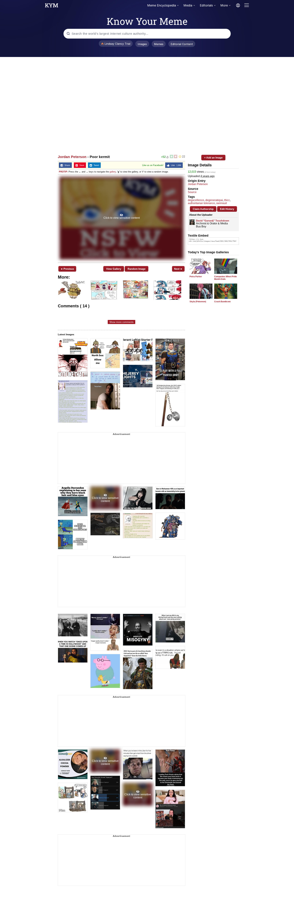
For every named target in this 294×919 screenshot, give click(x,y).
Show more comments (121, 322)
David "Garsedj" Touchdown (212, 220)
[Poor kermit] (121, 218)
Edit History (227, 209)
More (224, 5)
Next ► (178, 268)
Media (188, 5)
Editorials (206, 5)
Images (142, 44)
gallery (113, 171)
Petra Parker (196, 276)
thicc (227, 200)
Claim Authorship (203, 209)
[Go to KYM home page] (51, 6)
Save (81, 165)
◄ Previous (67, 268)
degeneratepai (214, 200)
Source (192, 192)
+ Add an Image (213, 157)
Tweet (95, 165)
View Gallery (113, 268)
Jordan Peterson (72, 157)
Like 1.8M (175, 165)
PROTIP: (63, 171)
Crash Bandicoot (222, 301)
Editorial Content (182, 44)
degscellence (196, 200)
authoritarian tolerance (201, 203)
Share (66, 165)
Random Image (136, 268)
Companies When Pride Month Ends (225, 277)
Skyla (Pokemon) (198, 301)
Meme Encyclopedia (161, 5)
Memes (158, 44)
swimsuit (221, 203)
